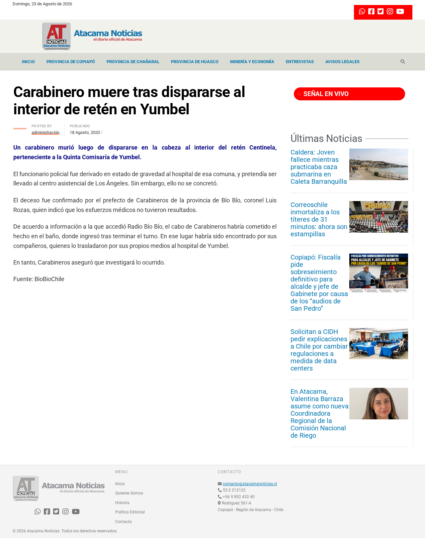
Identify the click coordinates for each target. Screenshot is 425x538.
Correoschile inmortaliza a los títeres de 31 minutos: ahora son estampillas (319, 219)
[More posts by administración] (20, 126)
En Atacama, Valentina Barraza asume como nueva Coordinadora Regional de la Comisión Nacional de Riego (320, 413)
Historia (122, 502)
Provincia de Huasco (194, 61)
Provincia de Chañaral (133, 61)
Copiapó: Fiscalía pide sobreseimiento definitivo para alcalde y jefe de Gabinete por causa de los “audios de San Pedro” (319, 283)
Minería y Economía (252, 61)
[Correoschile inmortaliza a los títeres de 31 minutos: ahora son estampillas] (378, 216)
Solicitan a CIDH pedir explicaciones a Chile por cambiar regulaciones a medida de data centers (319, 350)
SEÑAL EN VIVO (325, 94)
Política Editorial (130, 512)
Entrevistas (300, 61)
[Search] (402, 62)
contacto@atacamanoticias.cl (250, 484)
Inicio (28, 61)
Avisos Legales (342, 61)
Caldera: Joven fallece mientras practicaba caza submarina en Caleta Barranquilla (319, 167)
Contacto (123, 521)
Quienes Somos (129, 493)
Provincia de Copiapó (70, 61)
